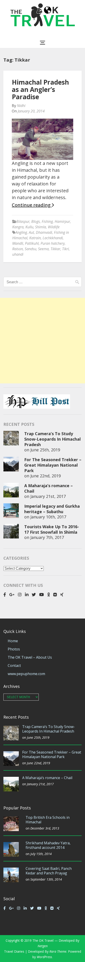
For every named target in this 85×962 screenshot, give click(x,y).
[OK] (48, 594)
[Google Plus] (12, 594)
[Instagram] (20, 594)
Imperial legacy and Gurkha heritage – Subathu (52, 508)
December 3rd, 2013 (44, 828)
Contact (14, 665)
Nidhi (21, 105)
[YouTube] (41, 594)
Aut (31, 232)
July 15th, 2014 (41, 854)
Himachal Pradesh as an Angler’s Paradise (40, 89)
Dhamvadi (44, 232)
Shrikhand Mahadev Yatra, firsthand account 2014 (48, 845)
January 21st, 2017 (48, 496)
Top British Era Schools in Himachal (48, 819)
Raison (17, 248)
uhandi (17, 254)
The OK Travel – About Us (30, 657)
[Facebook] (4, 594)
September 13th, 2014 (46, 879)
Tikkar (55, 248)
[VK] (55, 594)
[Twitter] (34, 594)
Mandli (17, 243)
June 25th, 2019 (45, 449)
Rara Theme (57, 951)
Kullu (29, 226)
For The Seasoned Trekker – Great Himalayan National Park (52, 465)
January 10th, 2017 (48, 517)
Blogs (35, 221)
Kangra (18, 226)
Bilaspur (22, 221)
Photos (14, 649)
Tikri (65, 248)
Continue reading (32, 205)
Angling (21, 232)
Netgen (43, 946)
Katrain (35, 237)
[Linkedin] (27, 594)
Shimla (40, 226)
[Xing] (61, 594)
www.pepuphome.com (26, 673)
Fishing (47, 221)
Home (13, 640)
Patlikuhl (32, 243)
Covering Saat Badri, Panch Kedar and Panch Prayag (49, 871)
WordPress (44, 957)
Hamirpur (62, 221)
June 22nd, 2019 (45, 475)
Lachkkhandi (53, 237)
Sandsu (30, 248)
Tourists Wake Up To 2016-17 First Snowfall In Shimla (51, 529)
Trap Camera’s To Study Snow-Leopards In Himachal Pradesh (52, 439)
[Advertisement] (42, 340)
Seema (43, 248)
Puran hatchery (53, 243)
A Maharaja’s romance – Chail (47, 777)
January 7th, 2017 (47, 537)
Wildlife (54, 226)
